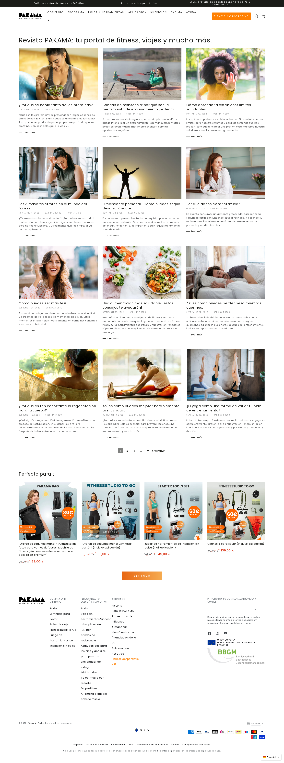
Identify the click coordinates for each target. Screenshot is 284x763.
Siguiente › (159, 451)
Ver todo (142, 575)
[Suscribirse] (256, 609)
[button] (256, 16)
